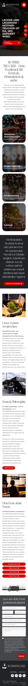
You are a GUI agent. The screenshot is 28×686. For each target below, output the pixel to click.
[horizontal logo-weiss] (11, 3)
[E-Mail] (25, 30)
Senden (21, 656)
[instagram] (12, 675)
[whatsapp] (16, 675)
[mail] (20, 675)
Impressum (6, 682)
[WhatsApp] (25, 26)
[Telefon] (25, 34)
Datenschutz (14, 682)
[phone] (24, 675)
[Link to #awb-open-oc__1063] (24, 4)
